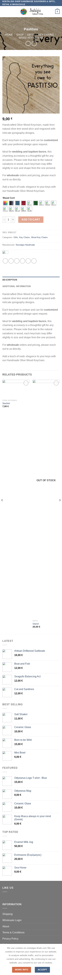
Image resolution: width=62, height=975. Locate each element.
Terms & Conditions (13, 932)
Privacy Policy (10, 938)
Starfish (6, 403)
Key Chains (46, 34)
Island (36, 624)
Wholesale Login (11, 920)
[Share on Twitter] (16, 261)
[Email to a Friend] (22, 261)
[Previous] (2, 506)
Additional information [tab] (16, 286)
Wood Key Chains (31, 37)
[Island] (46, 499)
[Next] (59, 506)
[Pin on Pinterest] (28, 261)
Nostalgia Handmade (25, 245)
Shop (20, 34)
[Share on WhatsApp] (5, 261)
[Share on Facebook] (11, 261)
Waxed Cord (9, 198)
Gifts (31, 34)
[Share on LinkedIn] (34, 261)
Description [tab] (9, 280)
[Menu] (4, 12)
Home (9, 34)
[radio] (5, 203)
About (5, 926)
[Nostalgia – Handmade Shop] (31, 11)
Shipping (7, 914)
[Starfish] (15, 389)
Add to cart (30, 219)
